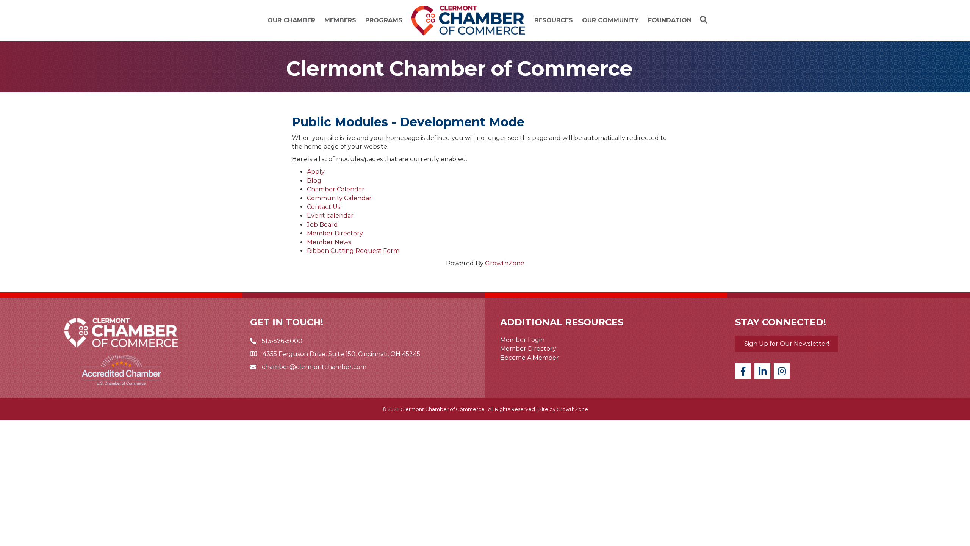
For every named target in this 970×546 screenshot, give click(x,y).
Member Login (522, 340)
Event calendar (330, 215)
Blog (314, 180)
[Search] (701, 19)
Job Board (322, 224)
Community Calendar (339, 198)
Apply (316, 171)
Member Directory (335, 233)
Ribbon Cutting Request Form (353, 250)
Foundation (670, 20)
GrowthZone (504, 263)
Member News (329, 242)
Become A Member (529, 357)
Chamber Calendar (336, 189)
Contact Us (323, 206)
